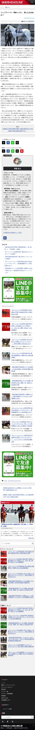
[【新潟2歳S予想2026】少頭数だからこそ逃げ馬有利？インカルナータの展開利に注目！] (6, 397)
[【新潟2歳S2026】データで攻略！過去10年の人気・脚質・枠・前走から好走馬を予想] (6, 384)
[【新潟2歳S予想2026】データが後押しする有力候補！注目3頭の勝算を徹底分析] (6, 370)
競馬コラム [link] (7, 7)
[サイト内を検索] (32, 543)
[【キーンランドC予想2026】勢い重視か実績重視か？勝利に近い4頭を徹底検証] (6, 356)
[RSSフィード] (12, 721)
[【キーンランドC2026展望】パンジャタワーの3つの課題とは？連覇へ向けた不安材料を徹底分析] (4, 655)
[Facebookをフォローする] (7, 721)
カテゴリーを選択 (7, 709)
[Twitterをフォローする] (2, 721)
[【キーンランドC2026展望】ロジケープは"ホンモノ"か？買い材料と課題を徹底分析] (4, 647)
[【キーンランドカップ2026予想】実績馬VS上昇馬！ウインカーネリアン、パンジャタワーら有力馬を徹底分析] (6, 438)
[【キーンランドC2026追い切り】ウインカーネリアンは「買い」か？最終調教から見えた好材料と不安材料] (6, 425)
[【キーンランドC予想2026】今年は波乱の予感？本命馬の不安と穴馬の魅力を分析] (6, 313)
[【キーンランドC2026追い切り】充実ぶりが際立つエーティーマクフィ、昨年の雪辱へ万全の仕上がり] (6, 343)
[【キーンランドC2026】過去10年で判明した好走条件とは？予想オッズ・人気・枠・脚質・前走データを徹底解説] (6, 327)
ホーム (2, 7)
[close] (33, 725)
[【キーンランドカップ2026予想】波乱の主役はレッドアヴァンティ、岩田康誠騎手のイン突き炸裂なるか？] (6, 411)
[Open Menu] (32, 2)
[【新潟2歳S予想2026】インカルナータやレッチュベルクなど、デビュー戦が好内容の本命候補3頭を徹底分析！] (4, 640)
